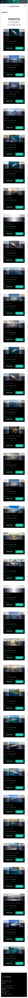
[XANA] (14, 34)
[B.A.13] (14, 670)
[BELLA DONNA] (14, 272)
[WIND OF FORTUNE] (14, 166)
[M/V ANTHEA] (14, 140)
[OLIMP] (14, 325)
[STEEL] (14, 590)
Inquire (19, 48)
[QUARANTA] (14, 643)
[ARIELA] (14, 773)
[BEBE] (14, 113)
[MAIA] (14, 694)
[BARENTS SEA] (14, 872)
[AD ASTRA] (14, 824)
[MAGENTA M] (14, 925)
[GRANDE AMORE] (14, 60)
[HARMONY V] (14, 246)
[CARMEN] (14, 193)
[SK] (14, 564)
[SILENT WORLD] (14, 511)
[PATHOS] (14, 299)
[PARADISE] (14, 219)
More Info (9, 48)
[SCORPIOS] (14, 800)
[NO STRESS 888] (14, 848)
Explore (24, 1)
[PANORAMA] (14, 951)
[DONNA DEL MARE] (14, 431)
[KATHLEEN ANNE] (14, 87)
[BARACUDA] (14, 747)
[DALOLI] (14, 537)
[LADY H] (14, 720)
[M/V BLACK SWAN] (14, 898)
